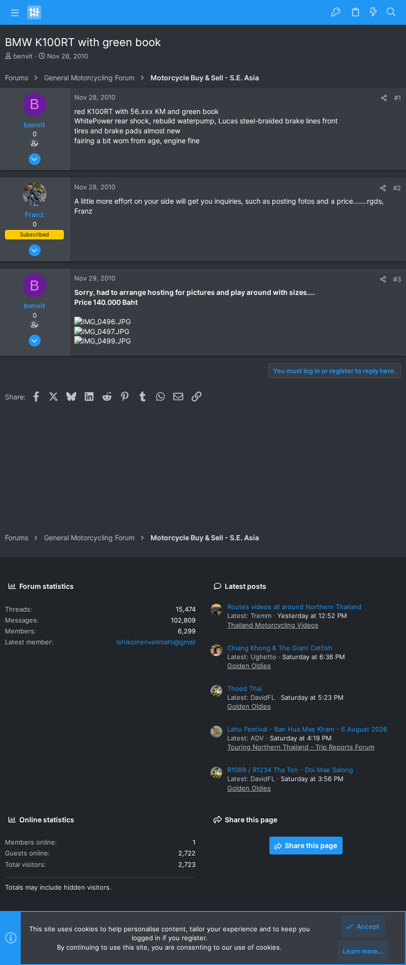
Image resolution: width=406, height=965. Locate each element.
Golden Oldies (249, 666)
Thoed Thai (244, 688)
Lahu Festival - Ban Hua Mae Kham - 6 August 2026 (307, 729)
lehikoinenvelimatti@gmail (156, 642)
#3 (397, 279)
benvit (23, 56)
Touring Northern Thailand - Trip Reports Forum (300, 747)
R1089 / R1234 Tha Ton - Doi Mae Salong (290, 770)
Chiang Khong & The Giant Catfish (279, 648)
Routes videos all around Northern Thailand (294, 607)
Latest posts (245, 586)
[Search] (391, 12)
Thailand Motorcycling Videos (272, 625)
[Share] (384, 98)
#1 (397, 98)
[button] (15, 12)
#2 (397, 188)
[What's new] (373, 12)
